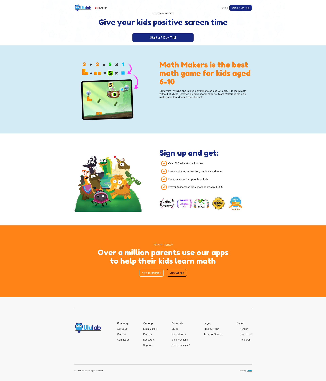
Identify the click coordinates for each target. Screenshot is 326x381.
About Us (122, 328)
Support (147, 345)
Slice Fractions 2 (180, 345)
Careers (121, 334)
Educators (149, 339)
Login (225, 7)
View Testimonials (151, 273)
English (103, 7)
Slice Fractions (179, 339)
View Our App (177, 273)
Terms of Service (213, 334)
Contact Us (123, 339)
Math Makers (150, 328)
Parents (147, 334)
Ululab (174, 328)
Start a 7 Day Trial (240, 7)
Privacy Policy (212, 328)
